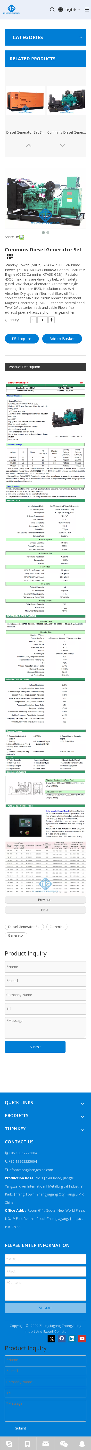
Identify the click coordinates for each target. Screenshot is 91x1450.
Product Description (24, 366)
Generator (16, 935)
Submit (35, 1047)
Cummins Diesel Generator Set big (66, 132)
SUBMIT (45, 1308)
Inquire (24, 338)
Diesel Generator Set (24, 926)
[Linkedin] (72, 1338)
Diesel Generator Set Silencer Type (25, 132)
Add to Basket (62, 338)
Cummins (57, 926)
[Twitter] (51, 1338)
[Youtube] (82, 1338)
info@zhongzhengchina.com (31, 1170)
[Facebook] (62, 1338)
